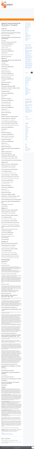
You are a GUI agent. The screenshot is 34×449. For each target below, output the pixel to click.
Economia (26, 128)
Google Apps (27, 28)
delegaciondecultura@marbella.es (12, 430)
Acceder (26, 147)
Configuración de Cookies (29, 447)
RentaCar (26, 87)
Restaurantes (13, 19)
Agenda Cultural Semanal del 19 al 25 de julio (7, 433)
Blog (31, 19)
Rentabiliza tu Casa (27, 36)
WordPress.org (27, 150)
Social (26, 137)
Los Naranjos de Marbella (4, 19)
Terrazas (26, 138)
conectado (9, 440)
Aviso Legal (13, 447)
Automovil (26, 126)
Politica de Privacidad (17, 447)
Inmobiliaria (26, 129)
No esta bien (27, 37)
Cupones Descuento (28, 127)
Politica (26, 135)
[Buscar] (32, 72)
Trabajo (26, 40)
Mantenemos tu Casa (28, 26)
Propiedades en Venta (19, 19)
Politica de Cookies (23, 447)
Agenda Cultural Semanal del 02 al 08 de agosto (7, 434)
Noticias (26, 134)
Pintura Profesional (27, 79)
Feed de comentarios (28, 149)
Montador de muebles (28, 78)
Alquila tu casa (27, 27)
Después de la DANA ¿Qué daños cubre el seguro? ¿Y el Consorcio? (28, 51)
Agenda (26, 125)
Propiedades (27, 34)
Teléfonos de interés (28, 35)
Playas (10, 19)
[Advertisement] (17, 13)
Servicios (24, 19)
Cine (28, 19)
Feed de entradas (27, 148)
